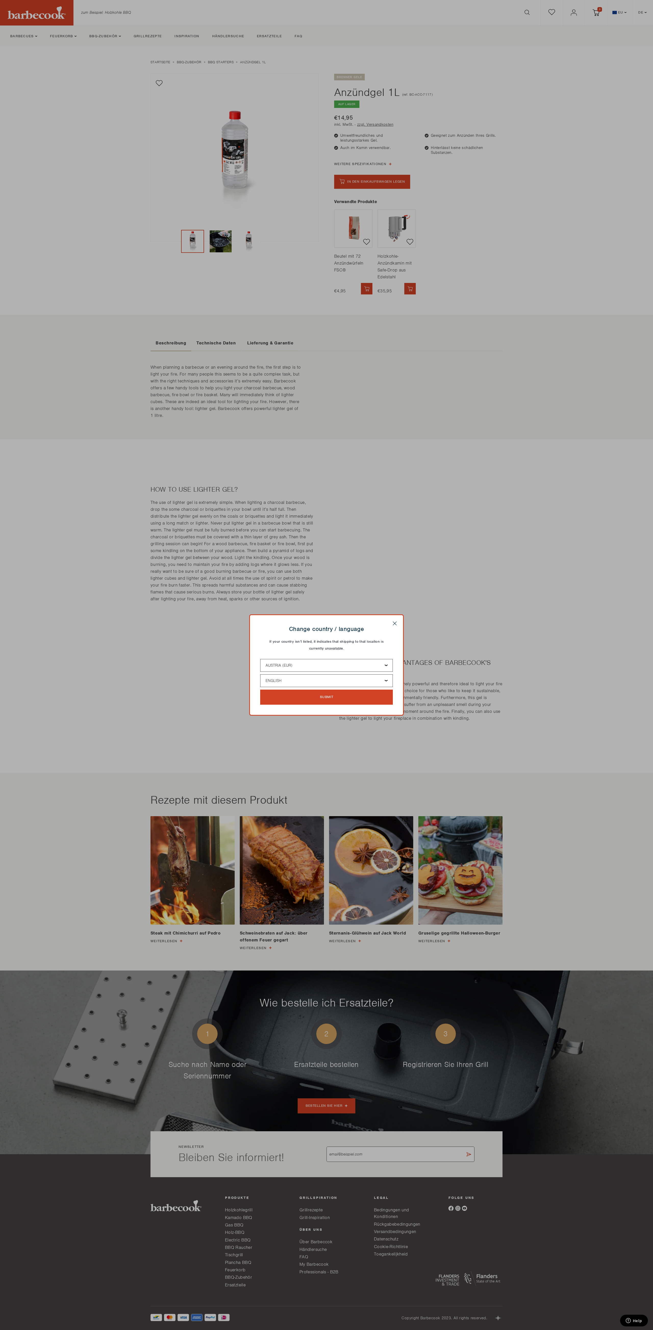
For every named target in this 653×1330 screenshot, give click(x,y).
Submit (326, 697)
